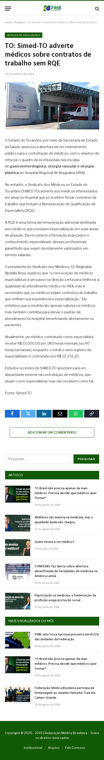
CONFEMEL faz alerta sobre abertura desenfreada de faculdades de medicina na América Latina (66, 571)
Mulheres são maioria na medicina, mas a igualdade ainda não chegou (64, 520)
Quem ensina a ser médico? (54, 542)
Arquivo (19, 22)
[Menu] (8, 8)
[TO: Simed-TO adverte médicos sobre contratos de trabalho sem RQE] (52, 105)
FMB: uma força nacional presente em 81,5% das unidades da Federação (67, 637)
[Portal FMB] (52, 8)
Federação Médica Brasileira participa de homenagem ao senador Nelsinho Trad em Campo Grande (65, 693)
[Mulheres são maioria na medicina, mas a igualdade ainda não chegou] (17, 523)
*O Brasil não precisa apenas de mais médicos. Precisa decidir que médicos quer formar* (66, 493)
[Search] (96, 8)
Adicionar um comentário (52, 432)
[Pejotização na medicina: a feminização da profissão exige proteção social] (17, 601)
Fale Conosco (75, 748)
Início (8, 22)
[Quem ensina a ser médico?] (17, 547)
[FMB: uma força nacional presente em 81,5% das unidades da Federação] (17, 640)
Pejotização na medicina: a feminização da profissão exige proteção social (65, 598)
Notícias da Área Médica (23, 35)
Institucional (33, 748)
